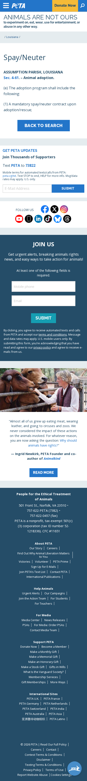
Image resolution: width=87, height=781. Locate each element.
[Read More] (43, 424)
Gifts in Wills (57, 667)
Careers (52, 548)
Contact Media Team (43, 630)
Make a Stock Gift (32, 667)
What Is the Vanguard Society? (43, 672)
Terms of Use (55, 770)
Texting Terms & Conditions (43, 764)
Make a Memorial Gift (43, 656)
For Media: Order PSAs (49, 625)
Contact (51, 749)
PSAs (26, 625)
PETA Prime (60, 561)
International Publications (43, 576)
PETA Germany (29, 703)
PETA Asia (55, 714)
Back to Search (44, 125)
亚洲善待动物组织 (33, 719)
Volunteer (41, 561)
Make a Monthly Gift (43, 652)
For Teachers (43, 603)
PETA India (57, 708)
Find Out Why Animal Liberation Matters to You (43, 555)
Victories (24, 561)
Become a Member (54, 646)
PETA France (52, 698)
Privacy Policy (32, 770)
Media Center (31, 620)
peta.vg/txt (9, 176)
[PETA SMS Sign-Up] (29, 219)
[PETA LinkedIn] (38, 219)
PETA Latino (57, 719)
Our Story (35, 548)
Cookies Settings (61, 775)
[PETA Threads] (67, 219)
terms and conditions (53, 334)
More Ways (57, 682)
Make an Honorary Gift (43, 662)
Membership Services (43, 677)
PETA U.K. (33, 698)
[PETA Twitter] (54, 209)
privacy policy (42, 347)
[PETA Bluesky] (58, 219)
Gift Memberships (33, 682)
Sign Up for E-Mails (43, 566)
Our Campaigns (54, 593)
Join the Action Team (32, 598)
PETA (15, 165)
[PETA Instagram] (64, 209)
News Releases (54, 620)
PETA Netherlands (56, 703)
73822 (30, 165)
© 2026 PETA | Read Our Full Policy (43, 744)
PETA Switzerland (34, 708)
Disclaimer (43, 759)
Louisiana (12, 37)
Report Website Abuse (32, 775)
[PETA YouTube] (19, 219)
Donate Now (28, 646)
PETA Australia (34, 714)
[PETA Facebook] (45, 209)
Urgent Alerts (31, 593)
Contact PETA (58, 572)
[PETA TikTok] (48, 219)
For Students (59, 598)
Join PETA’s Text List (32, 572)
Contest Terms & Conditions (43, 754)
